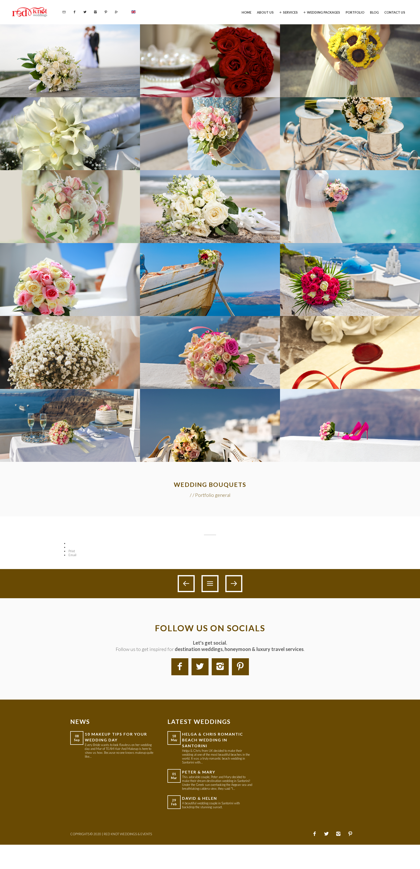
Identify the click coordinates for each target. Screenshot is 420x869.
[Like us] (74, 12)
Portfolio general (212, 495)
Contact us (394, 12)
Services (290, 12)
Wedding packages (323, 12)
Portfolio (355, 12)
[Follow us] (85, 12)
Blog (374, 12)
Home (246, 12)
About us (265, 12)
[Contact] (64, 12)
